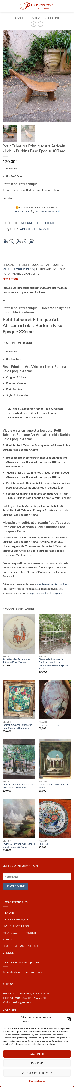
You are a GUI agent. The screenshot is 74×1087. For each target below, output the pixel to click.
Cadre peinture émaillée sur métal (53, 786)
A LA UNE (54, 18)
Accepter (37, 1053)
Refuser (37, 1063)
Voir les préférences (37, 1072)
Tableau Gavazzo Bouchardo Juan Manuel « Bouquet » (17, 726)
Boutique (37, 18)
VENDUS (8, 952)
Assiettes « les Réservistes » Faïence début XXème (17, 661)
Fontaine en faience (49, 725)
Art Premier (29, 229)
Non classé (9, 939)
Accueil (20, 18)
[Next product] (33, 24)
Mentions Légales (37, 1081)
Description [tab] (10, 279)
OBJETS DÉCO (25, 269)
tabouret (46, 229)
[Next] (66, 76)
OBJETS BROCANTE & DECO (20, 946)
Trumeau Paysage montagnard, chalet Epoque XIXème (19, 845)
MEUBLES (9, 269)
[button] (69, 1019)
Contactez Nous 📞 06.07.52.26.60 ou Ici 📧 (37, 211)
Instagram (56, 593)
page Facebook (37, 593)
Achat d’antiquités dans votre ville (23, 971)
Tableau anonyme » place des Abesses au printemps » (18, 786)
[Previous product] (40, 24)
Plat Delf (43, 844)
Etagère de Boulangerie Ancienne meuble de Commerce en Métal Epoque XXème (54, 664)
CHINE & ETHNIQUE (46, 222)
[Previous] (8, 76)
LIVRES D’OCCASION (16, 926)
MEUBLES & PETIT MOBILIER (20, 932)
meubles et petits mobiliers (53, 584)
